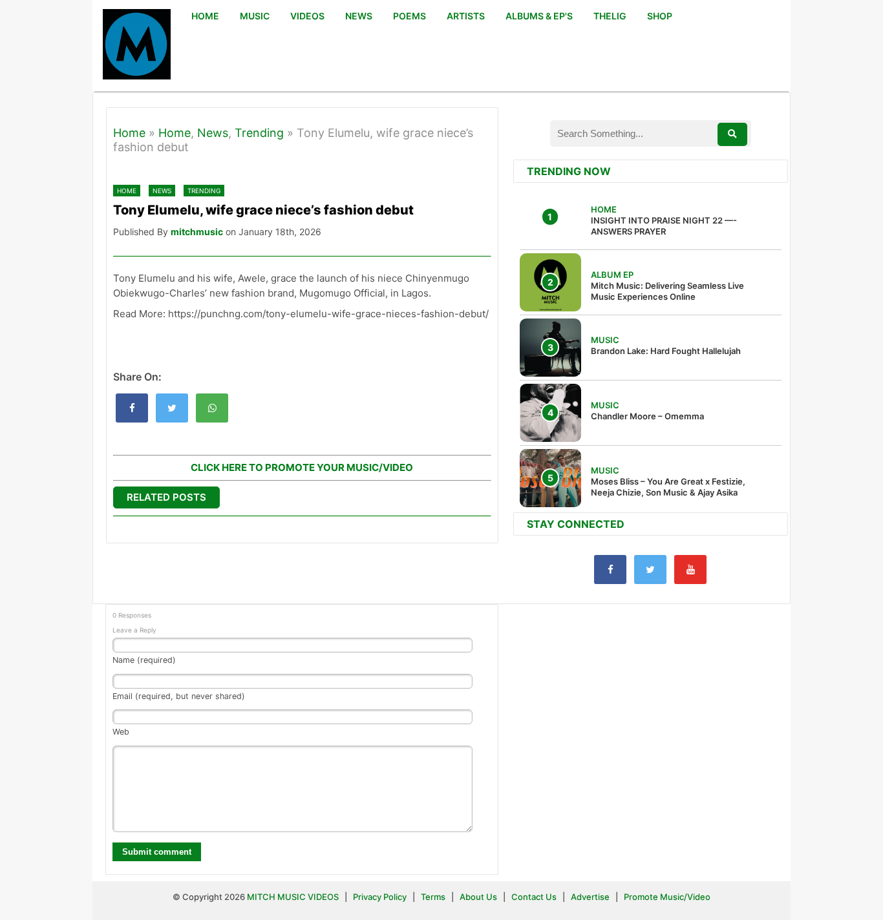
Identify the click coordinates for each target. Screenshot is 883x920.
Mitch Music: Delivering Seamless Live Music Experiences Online (667, 291)
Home (129, 133)
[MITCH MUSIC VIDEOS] (136, 45)
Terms (434, 897)
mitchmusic (197, 231)
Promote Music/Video (667, 897)
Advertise (590, 897)
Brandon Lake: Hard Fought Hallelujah (666, 351)
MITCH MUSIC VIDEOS (293, 897)
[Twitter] (650, 569)
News (212, 133)
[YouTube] (690, 569)
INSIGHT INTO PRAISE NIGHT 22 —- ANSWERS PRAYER (664, 225)
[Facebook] (610, 569)
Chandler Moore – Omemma (647, 416)
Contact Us (534, 897)
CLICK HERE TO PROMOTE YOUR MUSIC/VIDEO (302, 467)
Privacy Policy (380, 897)
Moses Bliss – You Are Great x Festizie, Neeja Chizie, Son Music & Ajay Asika (668, 486)
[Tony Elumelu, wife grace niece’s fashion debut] (132, 408)
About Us (478, 897)
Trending (259, 133)
